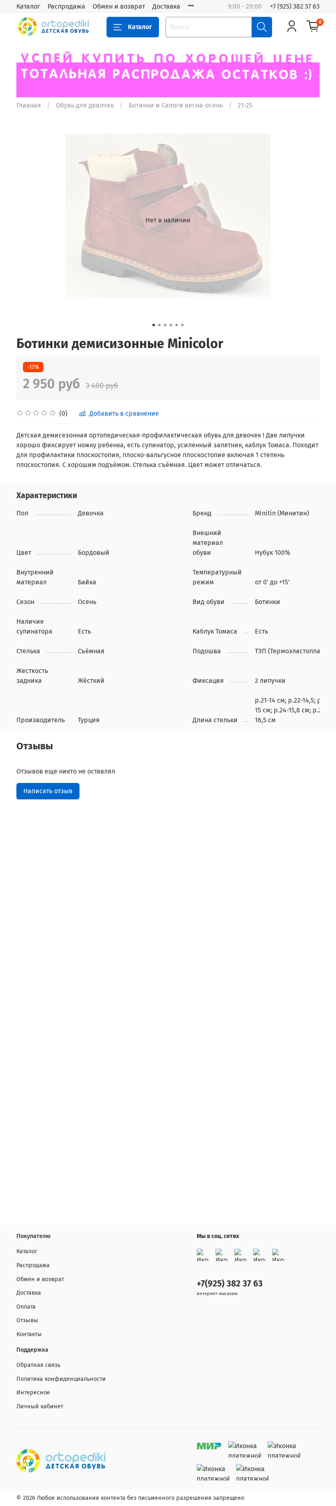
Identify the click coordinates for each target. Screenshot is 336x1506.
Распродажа (66, 6)
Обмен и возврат (119, 6)
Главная (28, 105)
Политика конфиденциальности (61, 1379)
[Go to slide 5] (176, 325)
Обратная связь (38, 1365)
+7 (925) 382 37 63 (295, 6)
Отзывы (27, 1320)
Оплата (26, 1306)
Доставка (166, 6)
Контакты (29, 1334)
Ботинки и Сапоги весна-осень (176, 105)
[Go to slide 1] (153, 325)
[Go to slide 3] (165, 325)
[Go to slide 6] (182, 325)
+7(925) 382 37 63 (230, 1284)
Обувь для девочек (85, 105)
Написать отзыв (48, 791)
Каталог (28, 6)
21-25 (245, 105)
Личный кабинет (39, 1406)
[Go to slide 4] (171, 325)
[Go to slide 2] (159, 325)
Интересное (33, 1392)
